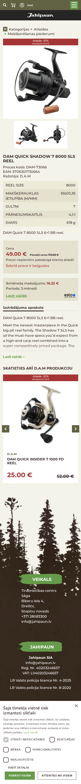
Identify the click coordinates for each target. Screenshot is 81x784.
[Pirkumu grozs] (13, 5)
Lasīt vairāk (16, 295)
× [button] (76, 706)
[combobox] (70, 706)
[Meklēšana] (5, 5)
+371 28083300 (34, 616)
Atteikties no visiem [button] (57, 775)
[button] (40, 767)
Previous (5, 428)
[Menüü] (74, 5)
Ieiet (30, 5)
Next (75, 428)
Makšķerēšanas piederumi (31, 33)
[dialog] (40, 742)
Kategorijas (19, 29)
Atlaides (41, 29)
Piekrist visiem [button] (20, 775)
